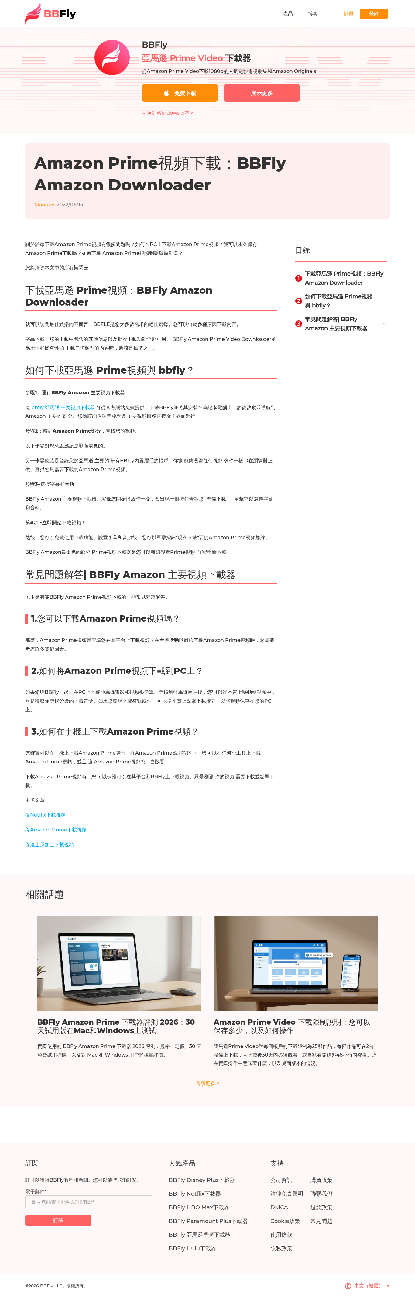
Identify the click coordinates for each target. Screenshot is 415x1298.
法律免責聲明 (286, 1193)
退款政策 (321, 1207)
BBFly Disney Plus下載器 (202, 1180)
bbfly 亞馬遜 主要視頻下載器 (63, 407)
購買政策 (321, 1180)
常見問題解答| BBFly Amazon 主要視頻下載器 (336, 324)
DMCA (279, 1207)
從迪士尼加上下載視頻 (49, 845)
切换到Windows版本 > (167, 113)
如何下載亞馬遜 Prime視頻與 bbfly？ (338, 301)
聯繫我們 (321, 1193)
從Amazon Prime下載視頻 (56, 830)
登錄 (374, 13)
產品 (288, 13)
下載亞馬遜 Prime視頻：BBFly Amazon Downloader (344, 278)
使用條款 (281, 1234)
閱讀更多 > (208, 1083)
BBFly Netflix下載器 (195, 1193)
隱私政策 (281, 1248)
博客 (313, 13)
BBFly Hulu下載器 (192, 1248)
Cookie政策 (285, 1221)
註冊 (349, 13)
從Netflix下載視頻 (45, 815)
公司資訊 (281, 1180)
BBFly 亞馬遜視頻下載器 (199, 1234)
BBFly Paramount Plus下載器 (208, 1221)
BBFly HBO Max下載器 (199, 1207)
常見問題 (321, 1221)
